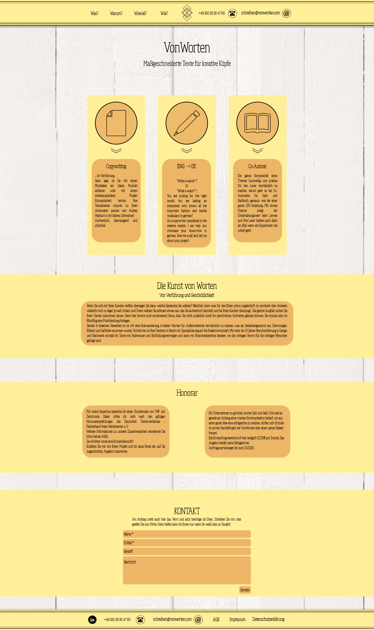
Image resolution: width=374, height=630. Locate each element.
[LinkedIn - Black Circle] (92, 620)
